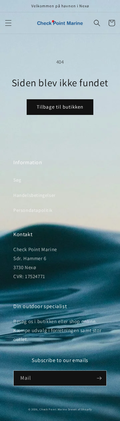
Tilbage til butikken (60, 107)
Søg (17, 180)
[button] (8, 23)
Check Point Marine (53, 409)
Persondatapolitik (32, 210)
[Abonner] (99, 378)
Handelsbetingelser (34, 195)
